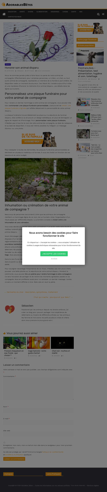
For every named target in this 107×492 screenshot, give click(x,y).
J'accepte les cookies (54, 253)
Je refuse (54, 258)
